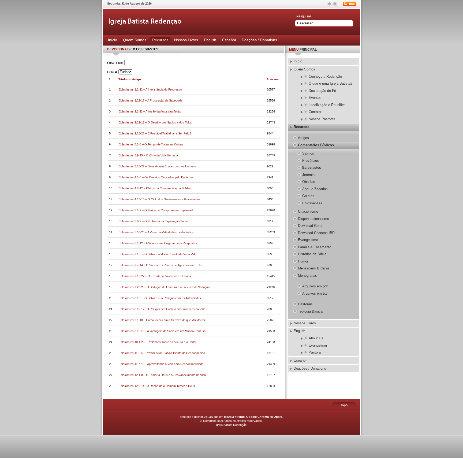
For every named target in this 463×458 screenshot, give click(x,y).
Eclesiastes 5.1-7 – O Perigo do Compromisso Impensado (156, 210)
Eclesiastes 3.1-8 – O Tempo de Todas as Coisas (151, 144)
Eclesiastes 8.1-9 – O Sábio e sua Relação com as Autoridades (160, 298)
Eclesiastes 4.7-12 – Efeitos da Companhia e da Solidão (155, 188)
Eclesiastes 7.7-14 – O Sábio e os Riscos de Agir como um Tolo (160, 265)
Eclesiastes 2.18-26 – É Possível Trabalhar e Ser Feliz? (155, 133)
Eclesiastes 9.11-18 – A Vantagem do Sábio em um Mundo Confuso (162, 331)
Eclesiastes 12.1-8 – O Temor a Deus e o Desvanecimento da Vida (162, 375)
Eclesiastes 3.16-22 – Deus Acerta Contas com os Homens (157, 166)
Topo (344, 405)
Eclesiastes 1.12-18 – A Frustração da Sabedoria (150, 100)
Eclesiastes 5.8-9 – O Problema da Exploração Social (153, 221)
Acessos (273, 79)
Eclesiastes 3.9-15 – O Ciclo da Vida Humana (148, 155)
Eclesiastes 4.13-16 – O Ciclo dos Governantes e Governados (159, 199)
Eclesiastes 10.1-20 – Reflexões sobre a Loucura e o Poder (157, 342)
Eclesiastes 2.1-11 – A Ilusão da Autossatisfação (150, 111)
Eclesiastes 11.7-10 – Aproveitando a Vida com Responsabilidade (161, 364)
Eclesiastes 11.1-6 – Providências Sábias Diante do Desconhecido (162, 353)
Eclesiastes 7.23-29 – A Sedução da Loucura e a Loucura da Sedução (164, 287)
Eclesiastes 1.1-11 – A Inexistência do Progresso (150, 89)
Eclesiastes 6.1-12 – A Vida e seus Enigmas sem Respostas (158, 243)
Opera (278, 416)
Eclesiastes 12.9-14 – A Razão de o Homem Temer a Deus (157, 386)
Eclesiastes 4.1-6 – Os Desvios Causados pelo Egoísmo (156, 177)
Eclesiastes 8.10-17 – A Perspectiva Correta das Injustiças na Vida (162, 309)
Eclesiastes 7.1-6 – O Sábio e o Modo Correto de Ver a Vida (157, 254)
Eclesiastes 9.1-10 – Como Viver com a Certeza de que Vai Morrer (162, 320)
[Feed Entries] (349, 4)
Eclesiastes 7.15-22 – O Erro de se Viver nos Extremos (155, 276)
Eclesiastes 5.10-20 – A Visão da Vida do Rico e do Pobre (156, 232)
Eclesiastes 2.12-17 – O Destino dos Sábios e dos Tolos (155, 122)
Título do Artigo (129, 79)
